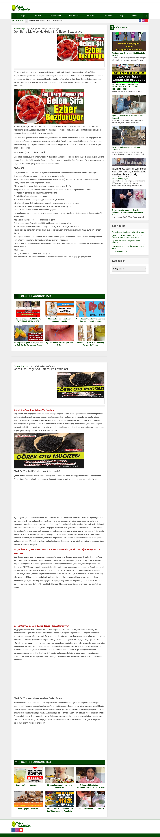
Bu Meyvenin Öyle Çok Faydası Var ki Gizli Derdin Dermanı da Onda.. (28, 344)
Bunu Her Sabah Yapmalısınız (28, 785)
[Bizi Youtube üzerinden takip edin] (146, 20)
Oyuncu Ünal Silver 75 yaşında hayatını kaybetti (128, 117)
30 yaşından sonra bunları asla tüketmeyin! (59, 786)
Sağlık (23, 29)
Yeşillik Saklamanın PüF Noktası (90, 809)
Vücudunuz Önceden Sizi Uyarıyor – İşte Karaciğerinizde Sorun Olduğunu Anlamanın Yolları (90, 321)
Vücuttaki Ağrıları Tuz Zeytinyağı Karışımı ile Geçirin (90, 344)
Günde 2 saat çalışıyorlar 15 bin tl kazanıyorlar (46, 20)
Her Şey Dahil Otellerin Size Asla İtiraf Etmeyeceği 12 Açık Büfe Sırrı (59, 811)
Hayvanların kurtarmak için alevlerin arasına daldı (126, 148)
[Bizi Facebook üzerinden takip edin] (140, 20)
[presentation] (26, 20)
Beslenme (24, 366)
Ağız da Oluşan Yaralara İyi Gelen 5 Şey (59, 344)
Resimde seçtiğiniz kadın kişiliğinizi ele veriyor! (128, 54)
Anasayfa (17, 29)
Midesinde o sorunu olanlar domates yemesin (59, 320)
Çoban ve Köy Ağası (120, 178)
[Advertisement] (35, 50)
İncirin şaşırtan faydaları (28, 809)
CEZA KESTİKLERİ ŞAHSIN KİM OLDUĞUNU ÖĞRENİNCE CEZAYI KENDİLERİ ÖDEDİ (125, 86)
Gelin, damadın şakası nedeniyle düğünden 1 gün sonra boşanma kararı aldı (128, 212)
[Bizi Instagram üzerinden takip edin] (143, 20)
